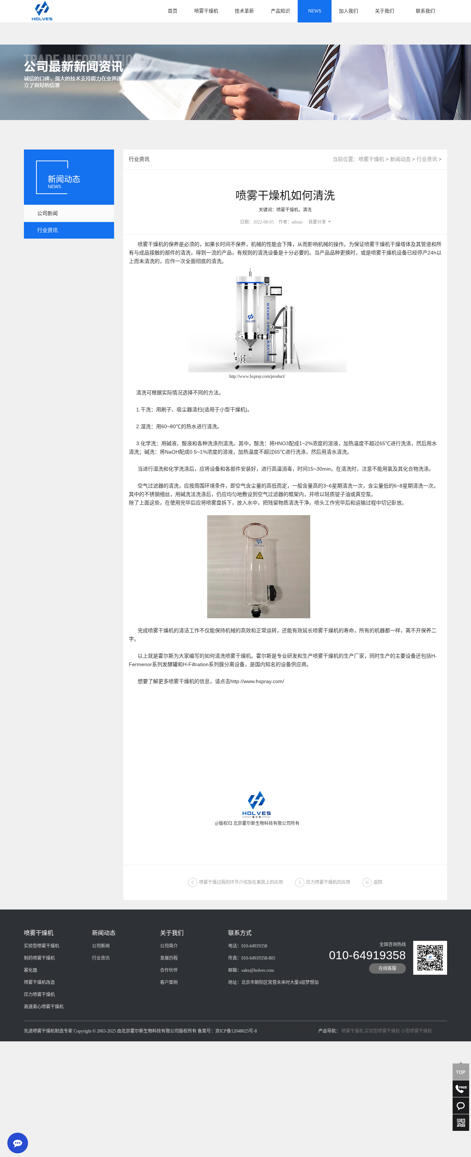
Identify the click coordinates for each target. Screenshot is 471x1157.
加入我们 (348, 11)
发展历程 (169, 958)
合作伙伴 (169, 970)
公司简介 (169, 946)
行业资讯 (47, 230)
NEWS (314, 11)
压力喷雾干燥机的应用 (328, 882)
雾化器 (30, 970)
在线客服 (387, 968)
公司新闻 (47, 213)
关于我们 (384, 11)
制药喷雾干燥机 (39, 958)
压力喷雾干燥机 (39, 994)
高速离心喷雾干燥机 (44, 1006)
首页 (172, 11)
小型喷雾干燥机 (416, 1031)
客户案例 (169, 982)
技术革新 (244, 11)
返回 (377, 882)
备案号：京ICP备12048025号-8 (287, 1031)
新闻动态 (400, 159)
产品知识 (280, 11)
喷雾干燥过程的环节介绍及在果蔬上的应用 (241, 882)
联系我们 (425, 11)
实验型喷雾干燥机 (41, 946)
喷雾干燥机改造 (39, 982)
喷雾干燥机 (206, 11)
